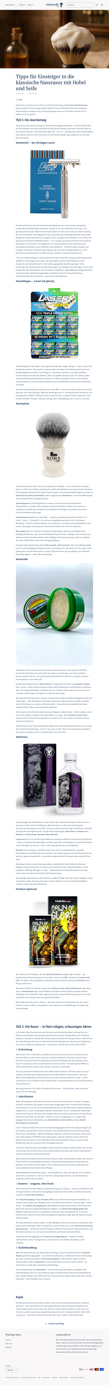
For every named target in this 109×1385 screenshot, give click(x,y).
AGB (39, 1377)
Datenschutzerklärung (29, 1377)
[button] (11, 5)
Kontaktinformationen (77, 1377)
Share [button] (20, 100)
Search (8, 1340)
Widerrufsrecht (63, 1377)
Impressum (46, 1377)
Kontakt (8, 1347)
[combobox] (80, 5)
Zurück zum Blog (56, 1323)
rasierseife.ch (15, 1377)
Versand (54, 1377)
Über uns (8, 1344)
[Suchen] (92, 5)
